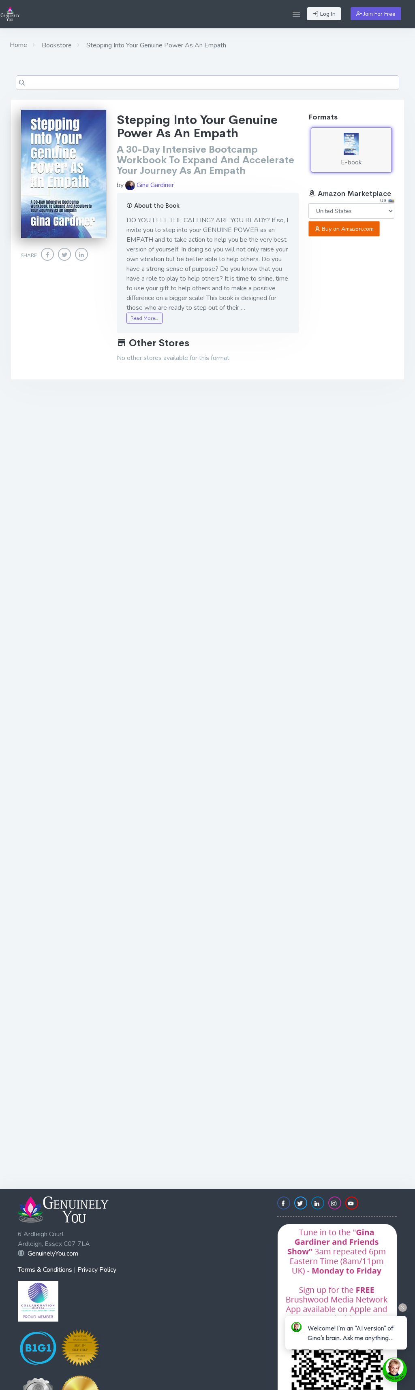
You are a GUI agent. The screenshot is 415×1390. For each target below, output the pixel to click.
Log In (327, 14)
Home (18, 44)
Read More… (144, 318)
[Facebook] (47, 254)
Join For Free (379, 14)
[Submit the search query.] (22, 83)
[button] (296, 14)
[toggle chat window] (395, 1370)
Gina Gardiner (154, 185)
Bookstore (56, 45)
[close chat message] (402, 1307)
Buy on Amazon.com (347, 229)
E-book (351, 162)
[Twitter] (64, 254)
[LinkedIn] (81, 254)
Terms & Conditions (45, 1269)
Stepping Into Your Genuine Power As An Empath (155, 45)
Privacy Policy (96, 1269)
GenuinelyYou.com (53, 1253)
